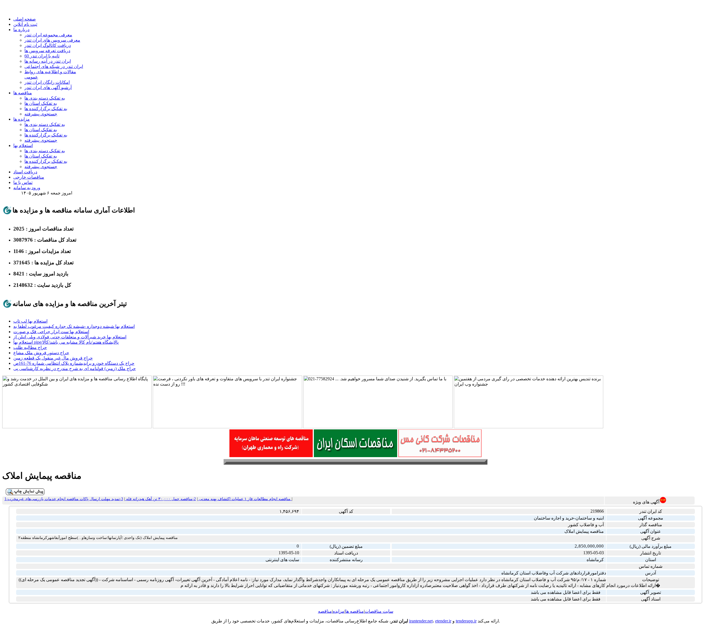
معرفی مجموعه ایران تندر (48, 34)
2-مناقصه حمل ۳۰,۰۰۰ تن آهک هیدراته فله (160, 499)
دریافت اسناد (25, 171)
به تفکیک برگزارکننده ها (45, 108)
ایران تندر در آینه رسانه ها (47, 61)
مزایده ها (21, 119)
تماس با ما (22, 182)
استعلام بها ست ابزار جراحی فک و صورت (51, 331)
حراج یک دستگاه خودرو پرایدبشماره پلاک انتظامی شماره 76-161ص (73, 363)
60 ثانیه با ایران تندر (41, 56)
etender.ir (443, 621)
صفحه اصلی (24, 19)
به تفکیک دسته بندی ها (44, 98)
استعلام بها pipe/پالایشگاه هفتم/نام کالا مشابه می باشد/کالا (66, 342)
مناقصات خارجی (28, 177)
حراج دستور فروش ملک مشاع (41, 352)
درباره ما (21, 29)
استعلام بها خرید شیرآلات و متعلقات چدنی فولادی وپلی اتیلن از (69, 337)
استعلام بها (23, 145)
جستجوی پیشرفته (40, 114)
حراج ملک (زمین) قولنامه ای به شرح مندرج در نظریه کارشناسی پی (74, 368)
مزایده (338, 611)
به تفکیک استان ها (40, 103)
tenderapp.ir (466, 621)
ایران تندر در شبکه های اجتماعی (53, 66)
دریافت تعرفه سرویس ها (47, 50)
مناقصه (325, 611)
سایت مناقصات (379, 611)
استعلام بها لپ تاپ (30, 321)
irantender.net (421, 621)
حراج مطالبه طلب (30, 347)
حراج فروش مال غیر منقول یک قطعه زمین (53, 358)
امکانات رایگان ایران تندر (47, 82)
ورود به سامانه (26, 187)
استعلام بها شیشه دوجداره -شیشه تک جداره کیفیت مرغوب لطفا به (74, 326)
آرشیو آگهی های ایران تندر (48, 87)
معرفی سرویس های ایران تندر (52, 40)
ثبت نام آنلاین (25, 24)
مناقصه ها (22, 92)
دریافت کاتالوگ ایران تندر (47, 45)
